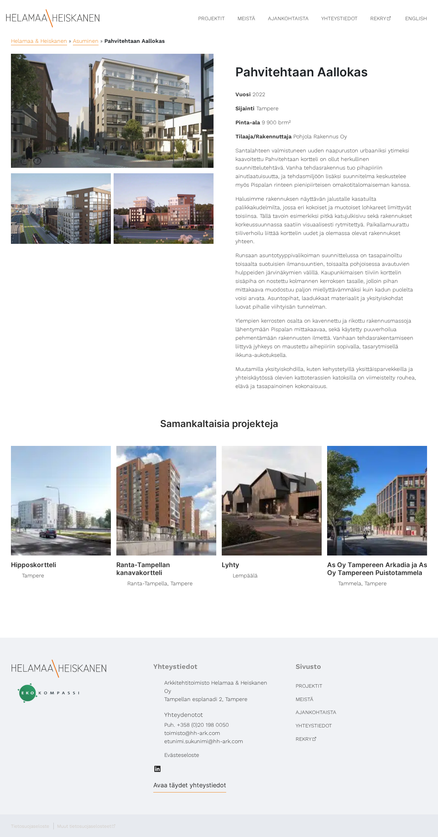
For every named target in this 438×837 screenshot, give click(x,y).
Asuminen (86, 41)
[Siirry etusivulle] (52, 17)
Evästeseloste (181, 755)
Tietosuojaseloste (30, 826)
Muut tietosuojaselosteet (84, 826)
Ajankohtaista (288, 18)
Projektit (211, 18)
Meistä (246, 18)
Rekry (378, 18)
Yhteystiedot (339, 18)
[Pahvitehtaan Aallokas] (112, 111)
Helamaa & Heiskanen (39, 41)
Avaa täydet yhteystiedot (189, 785)
